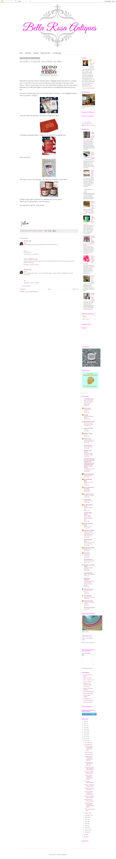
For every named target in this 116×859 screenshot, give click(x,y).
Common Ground (88, 428)
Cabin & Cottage (88, 433)
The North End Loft (89, 494)
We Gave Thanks (89, 754)
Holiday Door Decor (88, 500)
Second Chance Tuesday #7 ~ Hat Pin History (89, 793)
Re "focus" (86, 429)
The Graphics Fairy (89, 399)
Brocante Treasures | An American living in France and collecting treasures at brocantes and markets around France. (89, 463)
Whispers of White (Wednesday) (89, 772)
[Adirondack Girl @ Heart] (90, 388)
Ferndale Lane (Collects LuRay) (87, 684)
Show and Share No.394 (89, 597)
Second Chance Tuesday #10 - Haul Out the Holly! (89, 748)
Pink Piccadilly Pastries (87, 696)
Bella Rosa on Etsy (45, 53)
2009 (85, 834)
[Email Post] (45, 230)
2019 (85, 721)
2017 (85, 725)
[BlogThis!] (50, 231)
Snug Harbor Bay (88, 573)
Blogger (65, 854)
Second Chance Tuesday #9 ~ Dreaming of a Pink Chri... (89, 758)
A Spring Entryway (88, 475)
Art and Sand (87, 499)
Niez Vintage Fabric (88, 693)
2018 (85, 723)
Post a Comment (26, 286)
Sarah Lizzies (87, 408)
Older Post (75, 289)
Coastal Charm (88, 595)
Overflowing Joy (92, 277)
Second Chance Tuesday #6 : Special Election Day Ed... (89, 805)
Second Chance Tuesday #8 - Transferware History (89, 777)
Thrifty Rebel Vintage (89, 421)
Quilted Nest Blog (88, 601)
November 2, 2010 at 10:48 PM (31, 282)
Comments (87, 319)
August (87, 817)
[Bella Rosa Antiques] (87, 667)
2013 (85, 734)
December (87, 742)
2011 (85, 738)
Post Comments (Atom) (32, 291)
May (86, 823)
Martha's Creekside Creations (88, 689)
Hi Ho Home (86, 686)
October (86, 434)
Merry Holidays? (89, 752)
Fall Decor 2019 (87, 526)
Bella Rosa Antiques (89, 530)
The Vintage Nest (88, 559)
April (86, 825)
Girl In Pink (86, 553)
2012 (85, 736)
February (87, 830)
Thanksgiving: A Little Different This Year (89, 764)
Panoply (86, 415)
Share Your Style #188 (89, 561)
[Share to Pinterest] (55, 231)
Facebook (36, 53)
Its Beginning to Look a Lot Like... (89, 800)
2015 (85, 729)
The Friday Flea (88, 445)
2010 (85, 740)
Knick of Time (87, 438)
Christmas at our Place (89, 495)
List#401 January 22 (88, 446)
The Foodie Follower (88, 700)
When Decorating (87, 702)
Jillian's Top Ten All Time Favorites (89, 797)
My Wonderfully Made (88, 691)
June (86, 821)
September (88, 815)
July (86, 819)
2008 (85, 837)
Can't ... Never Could (88, 680)
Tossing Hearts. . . (88, 490)
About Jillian (28, 53)
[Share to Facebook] (54, 231)
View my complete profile (88, 88)
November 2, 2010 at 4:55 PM (31, 264)
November (87, 744)
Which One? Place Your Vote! (92, 173)
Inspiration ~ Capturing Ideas (89, 782)
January (87, 832)
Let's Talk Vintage (56, 53)
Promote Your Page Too (87, 668)
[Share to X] (52, 231)
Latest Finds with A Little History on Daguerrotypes (89, 768)
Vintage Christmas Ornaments (89, 789)
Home (21, 53)
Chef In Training (87, 681)
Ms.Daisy (26, 241)
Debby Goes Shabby (89, 547)
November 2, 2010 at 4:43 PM (31, 254)
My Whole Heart (87, 549)
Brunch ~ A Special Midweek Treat (89, 785)
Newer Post (23, 289)
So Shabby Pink (87, 698)
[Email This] (48, 231)
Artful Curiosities (87, 678)
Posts (85, 316)
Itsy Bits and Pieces (89, 474)
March (86, 827)
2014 (85, 732)
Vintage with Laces (89, 589)
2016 (85, 727)
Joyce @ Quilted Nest (29, 259)
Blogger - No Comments (89, 574)
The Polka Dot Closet (89, 607)
